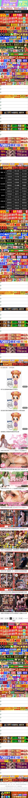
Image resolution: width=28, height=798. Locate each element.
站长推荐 (3, 184)
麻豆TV (17, 194)
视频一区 (3, 172)
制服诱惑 (24, 202)
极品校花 (9, 208)
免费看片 (3, 207)
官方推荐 (3, 189)
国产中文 (9, 205)
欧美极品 (17, 173)
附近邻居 (9, 182)
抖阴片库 (3, 201)
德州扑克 (24, 188)
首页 (2, 618)
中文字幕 (17, 176)
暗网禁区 (9, 202)
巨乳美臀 (24, 176)
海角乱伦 (17, 202)
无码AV (3, 195)
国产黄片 (9, 199)
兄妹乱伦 (17, 205)
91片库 (9, 197)
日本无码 (24, 171)
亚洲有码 (9, 173)
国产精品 (9, 171)
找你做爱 (24, 182)
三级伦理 (9, 176)
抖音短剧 (9, 194)
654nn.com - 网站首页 (13, 12)
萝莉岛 (24, 197)
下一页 (20, 618)
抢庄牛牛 (17, 188)
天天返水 (24, 191)
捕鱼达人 (9, 188)
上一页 (6, 618)
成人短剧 (24, 205)
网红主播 (17, 171)
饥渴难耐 (17, 182)
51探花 (24, 194)
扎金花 (17, 191)
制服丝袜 (17, 179)
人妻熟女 (9, 179)
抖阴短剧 (17, 208)
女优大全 (17, 197)
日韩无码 (24, 208)
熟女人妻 (17, 199)
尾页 (14, 620)
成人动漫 (24, 173)
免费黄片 (24, 199)
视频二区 (3, 178)
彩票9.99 (9, 191)
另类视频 (24, 179)
